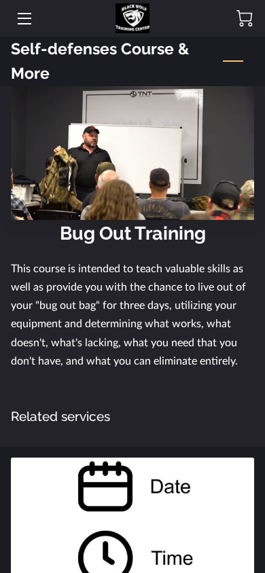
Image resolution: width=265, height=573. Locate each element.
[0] (244, 18)
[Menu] (23, 18)
